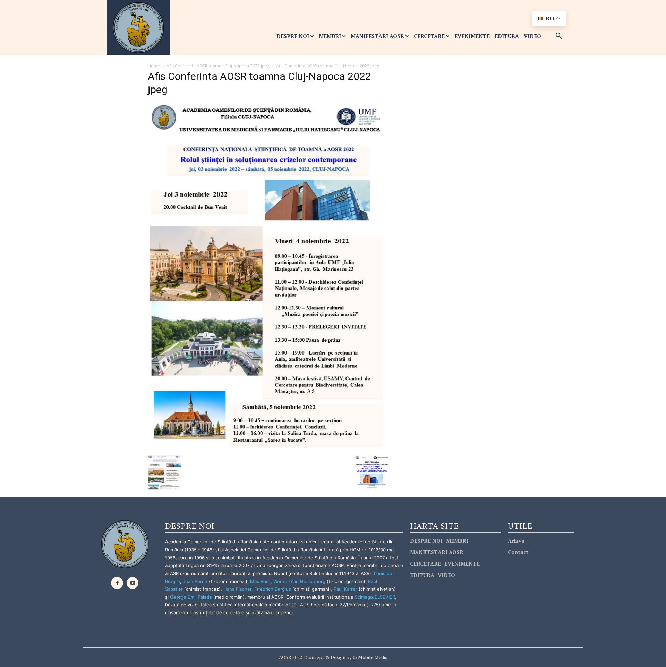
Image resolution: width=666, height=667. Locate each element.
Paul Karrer (345, 589)
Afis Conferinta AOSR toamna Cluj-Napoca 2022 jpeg (218, 66)
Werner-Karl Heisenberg (299, 581)
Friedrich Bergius (272, 589)
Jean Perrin (196, 581)
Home (154, 66)
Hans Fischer (237, 589)
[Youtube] (133, 583)
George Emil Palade (191, 597)
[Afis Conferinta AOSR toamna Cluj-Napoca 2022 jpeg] (268, 277)
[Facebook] (117, 583)
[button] (559, 36)
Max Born (260, 581)
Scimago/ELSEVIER (375, 597)
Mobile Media (372, 657)
